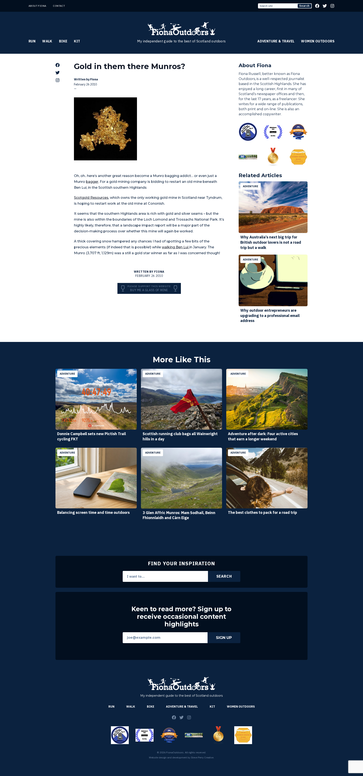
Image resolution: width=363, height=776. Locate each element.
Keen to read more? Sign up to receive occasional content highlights (181, 616)
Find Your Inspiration (181, 563)
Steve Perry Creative (202, 757)
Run (32, 41)
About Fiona (37, 5)
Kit (77, 41)
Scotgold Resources (91, 198)
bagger (92, 182)
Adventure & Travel (275, 41)
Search (304, 5)
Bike (63, 41)
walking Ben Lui (175, 247)
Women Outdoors (317, 41)
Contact (59, 5)
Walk (47, 41)
